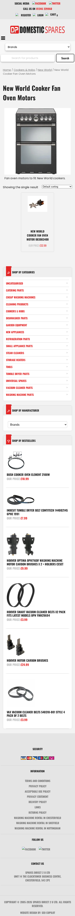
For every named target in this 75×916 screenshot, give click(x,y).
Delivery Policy (38, 802)
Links (38, 807)
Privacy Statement (37, 796)
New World (45, 70)
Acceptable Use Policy (37, 791)
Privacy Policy (37, 786)
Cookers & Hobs (24, 70)
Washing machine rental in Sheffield (37, 823)
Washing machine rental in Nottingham (37, 828)
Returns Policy (37, 812)
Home (7, 70)
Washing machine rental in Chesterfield (37, 818)
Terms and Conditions (37, 781)
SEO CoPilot (48, 913)
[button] (48, 198)
